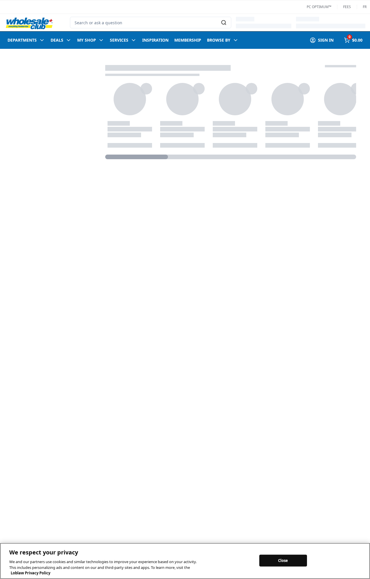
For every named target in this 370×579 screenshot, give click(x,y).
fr (365, 7)
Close (283, 560)
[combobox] (151, 22)
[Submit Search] (224, 22)
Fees (347, 7)
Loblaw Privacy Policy (30, 573)
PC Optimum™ (319, 7)
